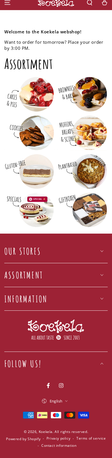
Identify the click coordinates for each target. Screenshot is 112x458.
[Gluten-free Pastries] (29, 171)
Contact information (58, 445)
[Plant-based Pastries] (82, 171)
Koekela (46, 431)
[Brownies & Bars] (82, 94)
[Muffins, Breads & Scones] (82, 133)
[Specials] (29, 210)
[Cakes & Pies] (29, 94)
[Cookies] (29, 133)
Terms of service (91, 438)
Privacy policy (58, 438)
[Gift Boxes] (82, 210)
